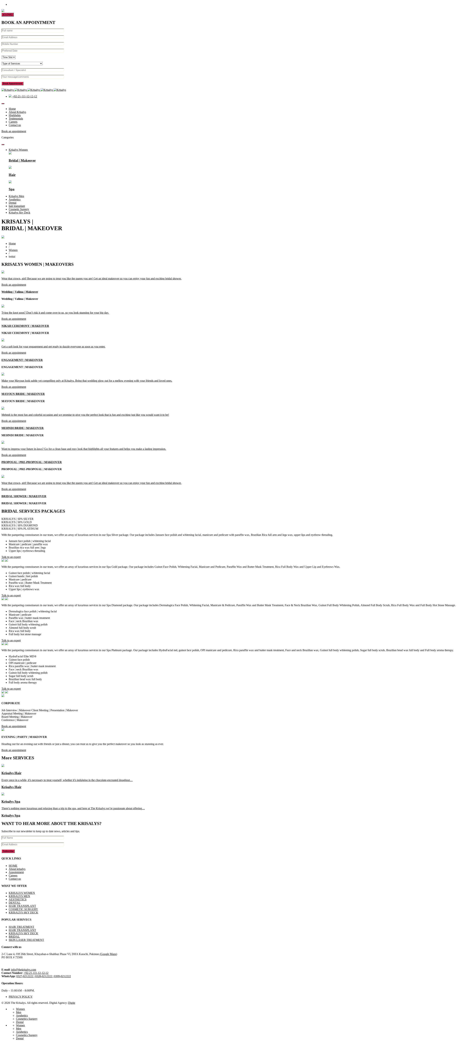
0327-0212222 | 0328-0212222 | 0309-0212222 (43, 976)
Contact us (15, 125)
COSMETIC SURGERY (23, 909)
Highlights (15, 115)
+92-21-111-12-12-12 (24, 96)
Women (13, 250)
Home (12, 108)
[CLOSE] (7, 14)
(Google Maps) (108, 954)
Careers (13, 121)
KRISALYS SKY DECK (23, 912)
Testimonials (16, 118)
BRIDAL (14, 936)
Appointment (16, 872)
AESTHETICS (17, 899)
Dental (20, 1022)
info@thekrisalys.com (23, 969)
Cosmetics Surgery (27, 1018)
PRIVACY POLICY (21, 996)
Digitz (71, 1002)
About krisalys (17, 868)
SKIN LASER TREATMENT (26, 939)
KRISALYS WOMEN (22, 892)
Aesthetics (22, 1015)
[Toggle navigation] (2, 103)
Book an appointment (13, 131)
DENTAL (14, 902)
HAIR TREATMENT (21, 926)
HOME (13, 865)
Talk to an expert (11, 557)
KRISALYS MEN (19, 896)
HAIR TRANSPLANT (22, 906)
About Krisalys (17, 112)
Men (18, 1012)
